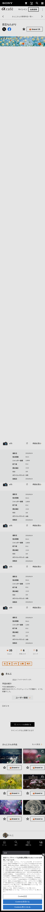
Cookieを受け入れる (22, 907)
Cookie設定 (22, 896)
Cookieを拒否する (22, 902)
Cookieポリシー (22, 888)
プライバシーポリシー (28, 889)
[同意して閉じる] (43, 854)
